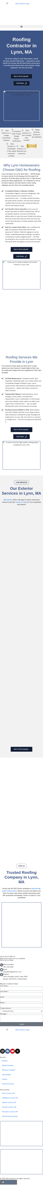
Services (3, 1057)
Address (6, 974)
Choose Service (5, 1008)
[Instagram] (2, 1051)
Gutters (4, 1079)
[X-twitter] (17, 1051)
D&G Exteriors (8, 500)
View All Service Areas (10, 1116)
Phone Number (8, 964)
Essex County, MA (8, 1093)
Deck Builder (6, 1074)
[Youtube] (12, 1051)
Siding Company (7, 1065)
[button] (21, 26)
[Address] (1, 974)
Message (3, 1014)
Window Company (8, 1070)
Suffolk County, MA (9, 1102)
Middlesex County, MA (10, 1098)
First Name (4, 986)
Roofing (4, 1061)
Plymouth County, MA (10, 1112)
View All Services (8, 1084)
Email (5, 969)
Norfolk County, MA (9, 1107)
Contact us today (21, 502)
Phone (2, 1002)
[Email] (1, 969)
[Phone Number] (1, 965)
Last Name (4, 991)
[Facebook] (7, 1051)
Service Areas (4, 1090)
